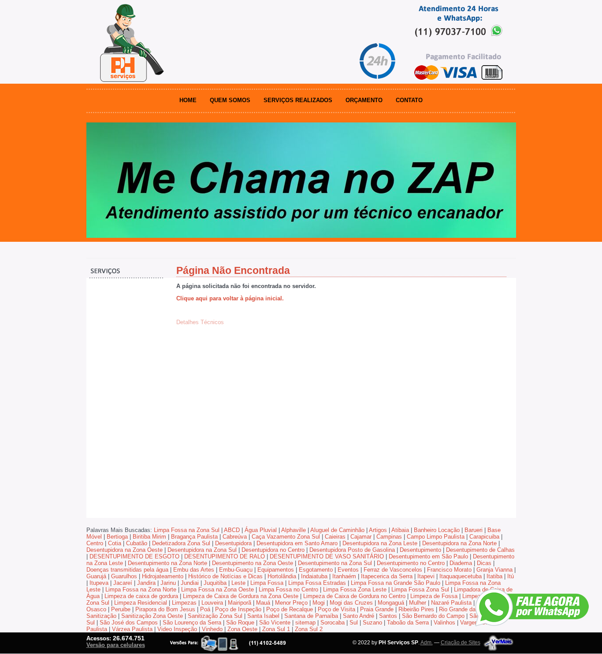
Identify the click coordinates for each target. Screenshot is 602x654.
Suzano (372, 622)
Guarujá (96, 576)
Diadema (461, 563)
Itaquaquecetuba (460, 576)
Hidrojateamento (162, 576)
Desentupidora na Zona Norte (459, 543)
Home (188, 100)
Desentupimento (420, 550)
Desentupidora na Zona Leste (379, 543)
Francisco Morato (449, 569)
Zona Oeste (242, 629)
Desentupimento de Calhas (480, 550)
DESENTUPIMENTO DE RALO (224, 556)
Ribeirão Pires (416, 609)
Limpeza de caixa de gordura (141, 596)
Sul (353, 622)
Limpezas (184, 602)
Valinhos (444, 622)
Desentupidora (233, 543)
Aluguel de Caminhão (337, 530)
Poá (205, 609)
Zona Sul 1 (276, 629)
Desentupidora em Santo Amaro (297, 543)
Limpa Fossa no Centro (288, 589)
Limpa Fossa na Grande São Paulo (395, 583)
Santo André (358, 616)
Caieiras (335, 536)
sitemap (305, 622)
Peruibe (120, 609)
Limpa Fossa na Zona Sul (186, 530)
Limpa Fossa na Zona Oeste (217, 589)
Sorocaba (332, 622)
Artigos (378, 530)
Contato (409, 100)
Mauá (263, 602)
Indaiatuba (314, 576)
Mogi (318, 602)
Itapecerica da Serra (386, 576)
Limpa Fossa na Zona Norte (140, 589)
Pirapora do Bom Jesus (165, 609)
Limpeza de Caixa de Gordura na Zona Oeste (240, 596)
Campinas (389, 536)
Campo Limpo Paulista (436, 536)
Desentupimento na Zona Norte (167, 563)
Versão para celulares (115, 645)
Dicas (484, 563)
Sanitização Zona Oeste (152, 616)
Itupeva (98, 583)
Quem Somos (230, 100)
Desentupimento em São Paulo (428, 556)
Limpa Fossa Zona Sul (420, 589)
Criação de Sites (460, 642)
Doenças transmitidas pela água (127, 569)
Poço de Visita (336, 609)
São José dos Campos (129, 622)
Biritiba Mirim (149, 536)
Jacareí (122, 583)
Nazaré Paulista (451, 602)
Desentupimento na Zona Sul (335, 563)
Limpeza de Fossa (433, 596)
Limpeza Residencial (140, 602)
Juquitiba (215, 583)
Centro (94, 543)
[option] (301, 180)
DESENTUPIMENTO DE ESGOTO (134, 556)
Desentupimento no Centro (411, 563)
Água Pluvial (261, 530)
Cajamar (361, 536)
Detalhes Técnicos (200, 322)
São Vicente (274, 622)
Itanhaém (344, 576)
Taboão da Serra (408, 622)
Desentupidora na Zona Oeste (124, 550)
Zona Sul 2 (309, 629)
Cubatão (136, 543)
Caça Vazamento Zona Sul (286, 536)
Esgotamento (316, 569)
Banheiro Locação (437, 530)
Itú (510, 576)
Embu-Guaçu (236, 569)
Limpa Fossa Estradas (317, 583)
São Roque (240, 622)
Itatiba (494, 576)
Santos (388, 616)
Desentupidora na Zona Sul (202, 550)
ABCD (232, 530)
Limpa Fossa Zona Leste (354, 589)
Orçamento (364, 100)
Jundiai (190, 583)
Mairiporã (239, 602)
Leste (238, 583)
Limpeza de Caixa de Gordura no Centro (354, 596)
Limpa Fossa (266, 583)
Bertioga (117, 536)
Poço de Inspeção (238, 609)
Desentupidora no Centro (273, 550)
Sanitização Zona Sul (215, 616)
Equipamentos (275, 569)
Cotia (114, 543)
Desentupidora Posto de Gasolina (352, 550)
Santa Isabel (263, 616)
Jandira (146, 583)
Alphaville (293, 530)
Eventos (348, 569)
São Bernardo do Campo (433, 616)
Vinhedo (212, 629)
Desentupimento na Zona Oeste (252, 563)
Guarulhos (124, 576)
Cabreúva (235, 536)
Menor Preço (291, 602)
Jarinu (168, 583)
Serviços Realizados (298, 100)
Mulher (417, 602)
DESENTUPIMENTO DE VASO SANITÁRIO (327, 556)
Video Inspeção (177, 629)
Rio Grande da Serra (465, 609)
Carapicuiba (484, 536)
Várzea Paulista (132, 629)
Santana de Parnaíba (311, 616)
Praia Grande (377, 609)
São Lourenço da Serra (192, 622)
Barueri (474, 530)
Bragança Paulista (194, 536)
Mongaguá (391, 602)
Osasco (96, 609)
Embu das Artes (193, 569)
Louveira (212, 602)
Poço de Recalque (289, 609)
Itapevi (426, 576)
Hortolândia (282, 576)
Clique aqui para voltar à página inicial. (230, 298)
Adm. (426, 642)
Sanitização (101, 616)
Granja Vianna (494, 569)
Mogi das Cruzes (351, 602)
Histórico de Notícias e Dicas (225, 576)
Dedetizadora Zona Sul (181, 543)
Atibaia (400, 530)
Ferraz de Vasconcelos (393, 569)
